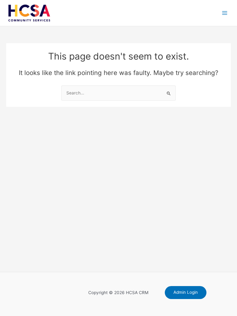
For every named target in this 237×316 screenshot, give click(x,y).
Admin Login (185, 292)
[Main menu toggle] (224, 13)
